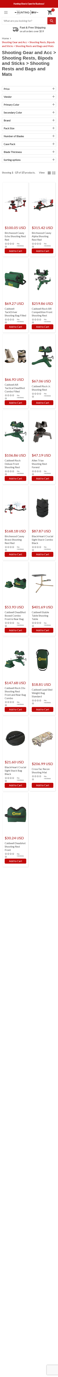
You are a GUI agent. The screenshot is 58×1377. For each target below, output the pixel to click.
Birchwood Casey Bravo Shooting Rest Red (14, 539)
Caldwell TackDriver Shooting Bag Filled (15, 312)
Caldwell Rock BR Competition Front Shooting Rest (42, 312)
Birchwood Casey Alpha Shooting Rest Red (41, 236)
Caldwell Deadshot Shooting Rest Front (15, 846)
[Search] (51, 20)
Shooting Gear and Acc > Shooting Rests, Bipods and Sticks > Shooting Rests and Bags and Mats (28, 44)
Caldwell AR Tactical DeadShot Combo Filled (15, 388)
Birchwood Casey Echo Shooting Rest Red (15, 236)
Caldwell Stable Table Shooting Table (40, 615)
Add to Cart (15, 250)
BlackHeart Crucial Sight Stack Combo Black (42, 539)
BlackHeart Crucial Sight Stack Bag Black (15, 770)
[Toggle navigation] (6, 12)
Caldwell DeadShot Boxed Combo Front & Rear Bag (15, 615)
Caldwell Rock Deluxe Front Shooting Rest (13, 464)
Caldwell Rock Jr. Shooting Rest (41, 388)
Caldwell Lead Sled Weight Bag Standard (42, 693)
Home (5, 38)
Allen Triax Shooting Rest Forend (39, 464)
